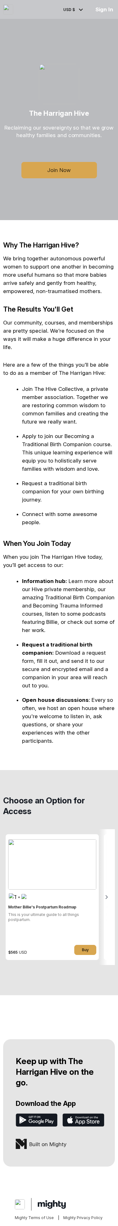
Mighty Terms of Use (34, 1217)
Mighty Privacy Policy (83, 1217)
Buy (85, 949)
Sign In (104, 9)
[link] (52, 897)
